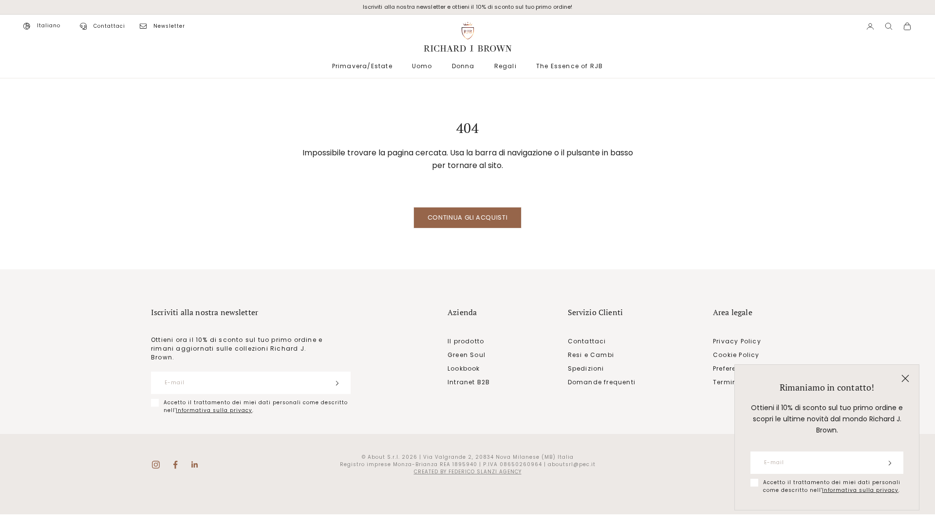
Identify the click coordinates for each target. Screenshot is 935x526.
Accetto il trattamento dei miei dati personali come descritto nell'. (831, 486)
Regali (505, 66)
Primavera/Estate (362, 66)
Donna (463, 66)
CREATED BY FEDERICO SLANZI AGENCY (468, 471)
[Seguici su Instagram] (156, 465)
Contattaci (109, 26)
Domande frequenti (602, 382)
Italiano (48, 25)
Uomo (422, 66)
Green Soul (467, 355)
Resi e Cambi (591, 355)
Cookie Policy (736, 355)
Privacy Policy (737, 341)
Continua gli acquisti (468, 217)
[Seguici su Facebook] (175, 465)
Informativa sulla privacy (860, 490)
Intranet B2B (469, 382)
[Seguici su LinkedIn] (195, 465)
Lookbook (464, 368)
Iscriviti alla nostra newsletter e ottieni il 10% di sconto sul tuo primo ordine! (468, 7)
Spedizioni (586, 368)
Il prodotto (466, 341)
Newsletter (169, 26)
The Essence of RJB (569, 66)
